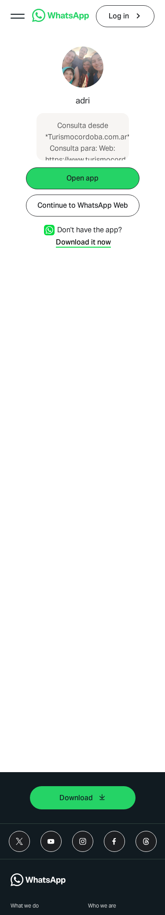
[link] (60, 19)
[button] (18, 16)
